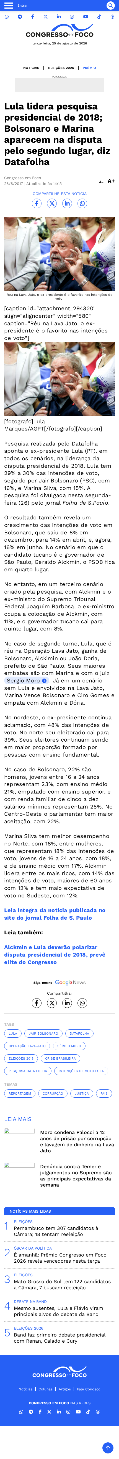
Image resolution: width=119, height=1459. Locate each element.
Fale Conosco (88, 1389)
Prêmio (89, 68)
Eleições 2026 (61, 68)
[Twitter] (45, 16)
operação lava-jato (27, 1046)
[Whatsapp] (7, 16)
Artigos (65, 1389)
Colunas (45, 1389)
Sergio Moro (23, 680)
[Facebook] (32, 16)
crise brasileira (60, 1058)
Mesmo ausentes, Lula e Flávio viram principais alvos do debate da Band (58, 1311)
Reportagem (20, 1093)
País (104, 1093)
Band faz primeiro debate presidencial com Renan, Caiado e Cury (59, 1338)
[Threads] (112, 16)
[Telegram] (20, 16)
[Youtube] (85, 16)
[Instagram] (72, 16)
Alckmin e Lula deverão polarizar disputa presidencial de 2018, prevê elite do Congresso (54, 954)
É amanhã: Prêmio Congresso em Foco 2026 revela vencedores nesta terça (60, 1258)
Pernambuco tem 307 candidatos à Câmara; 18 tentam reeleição (56, 1231)
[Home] (59, 30)
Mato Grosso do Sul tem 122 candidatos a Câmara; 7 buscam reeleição (62, 1284)
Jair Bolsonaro (43, 1033)
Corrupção (53, 1093)
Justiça (82, 1093)
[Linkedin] (59, 16)
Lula (13, 1033)
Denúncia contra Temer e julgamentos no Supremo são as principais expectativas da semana (76, 1175)
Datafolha (79, 1033)
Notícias (31, 68)
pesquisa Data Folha (28, 1071)
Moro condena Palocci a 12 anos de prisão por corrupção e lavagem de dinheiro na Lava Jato (77, 1141)
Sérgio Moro (69, 1046)
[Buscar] (111, 5)
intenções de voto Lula (81, 1071)
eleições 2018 (21, 1058)
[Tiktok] (99, 16)
